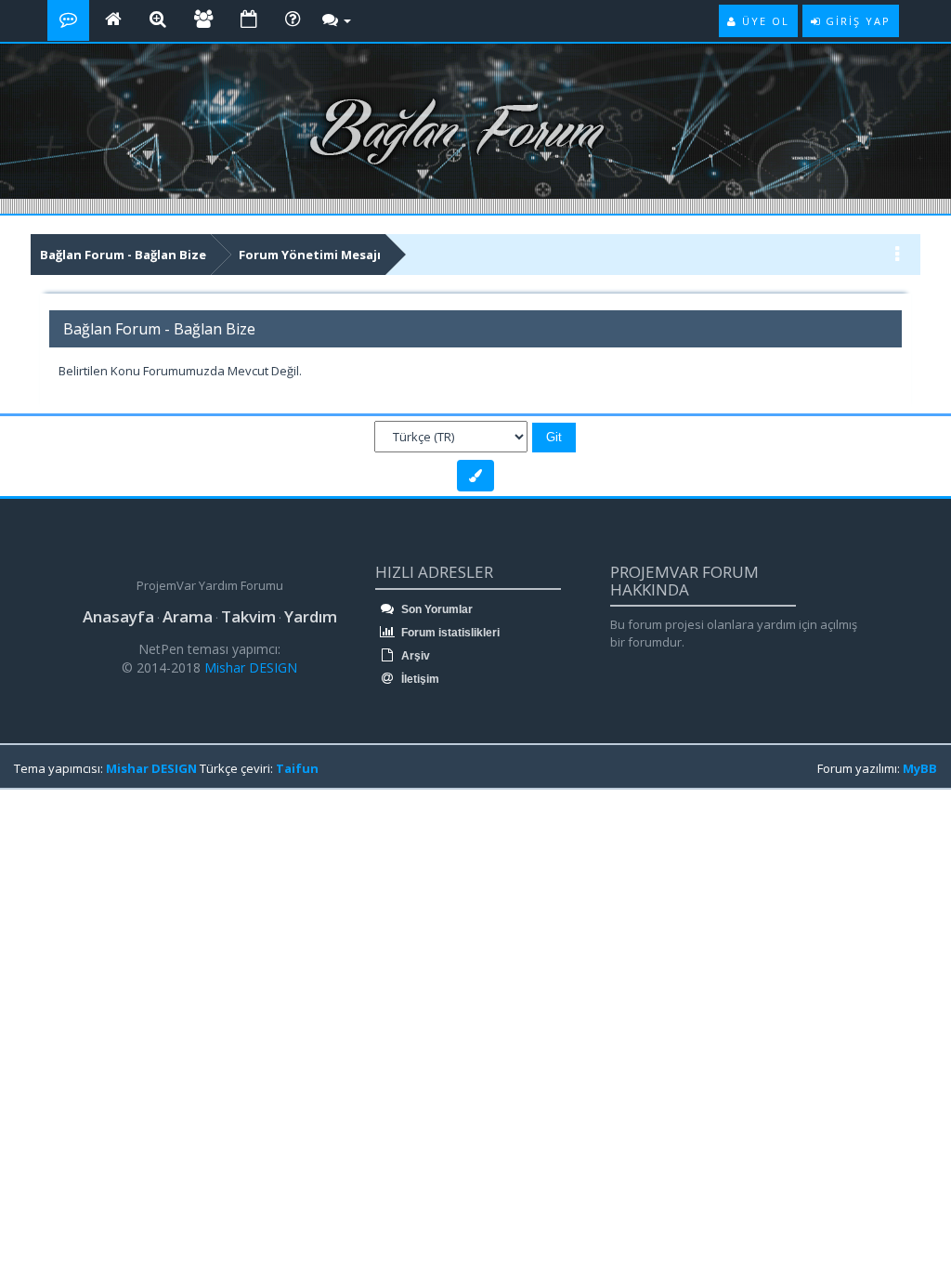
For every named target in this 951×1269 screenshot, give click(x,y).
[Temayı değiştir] (475, 475)
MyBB (920, 768)
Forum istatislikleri (449, 632)
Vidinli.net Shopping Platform (56, 819)
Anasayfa (118, 616)
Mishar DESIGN (249, 667)
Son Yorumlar (435, 609)
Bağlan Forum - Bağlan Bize (123, 254)
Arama (188, 616)
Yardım (310, 616)
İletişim (418, 679)
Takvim (248, 616)
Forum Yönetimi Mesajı (310, 254)
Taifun (297, 768)
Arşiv (414, 655)
